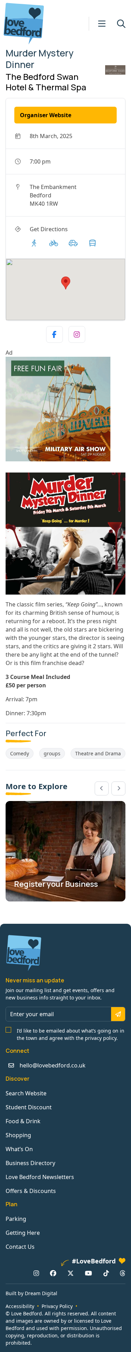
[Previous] (102, 788)
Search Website (26, 1093)
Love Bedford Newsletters (40, 1177)
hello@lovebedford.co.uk (53, 1065)
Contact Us (20, 1247)
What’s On (19, 1149)
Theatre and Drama (98, 753)
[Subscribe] (118, 1014)
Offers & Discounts (31, 1191)
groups (52, 753)
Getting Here (23, 1233)
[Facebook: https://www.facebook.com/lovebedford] (53, 1273)
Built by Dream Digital (31, 1293)
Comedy (19, 753)
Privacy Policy (57, 1306)
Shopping (18, 1135)
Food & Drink (23, 1121)
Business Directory (30, 1163)
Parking (16, 1219)
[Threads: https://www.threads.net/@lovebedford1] (122, 1273)
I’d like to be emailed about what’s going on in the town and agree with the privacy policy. (70, 1034)
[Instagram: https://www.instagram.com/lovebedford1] (36, 1273)
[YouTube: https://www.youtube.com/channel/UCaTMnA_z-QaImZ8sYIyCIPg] (88, 1273)
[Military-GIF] (65, 409)
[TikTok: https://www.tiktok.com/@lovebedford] (106, 1273)
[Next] (118, 788)
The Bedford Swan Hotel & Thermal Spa (46, 82)
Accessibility (20, 1306)
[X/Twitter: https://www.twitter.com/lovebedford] (70, 1273)
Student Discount (29, 1107)
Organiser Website (45, 115)
